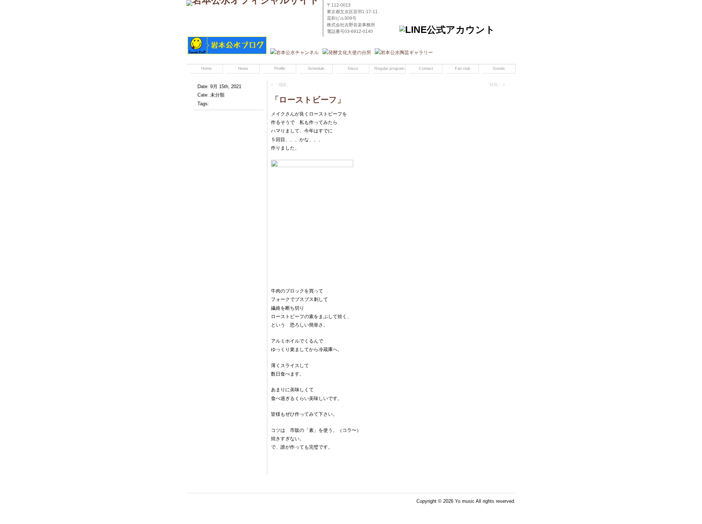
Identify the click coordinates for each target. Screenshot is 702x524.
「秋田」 (494, 84)
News (243, 68)
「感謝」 (282, 84)
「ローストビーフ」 (308, 99)
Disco (353, 68)
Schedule (316, 68)
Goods (499, 68)
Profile (279, 68)
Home (206, 68)
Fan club (462, 68)
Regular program (389, 68)
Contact (426, 68)
